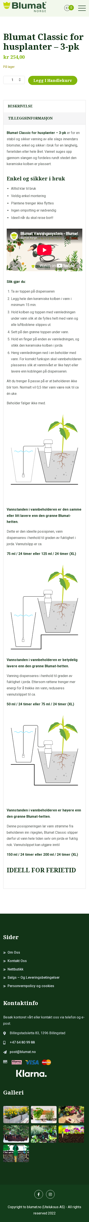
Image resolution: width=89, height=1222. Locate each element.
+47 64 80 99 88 (22, 1042)
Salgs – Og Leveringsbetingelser (34, 977)
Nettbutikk (15, 969)
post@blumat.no (23, 1052)
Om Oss (14, 952)
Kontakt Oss (17, 961)
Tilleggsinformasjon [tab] (30, 118)
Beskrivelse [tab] (20, 106)
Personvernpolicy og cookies (31, 986)
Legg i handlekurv (52, 80)
